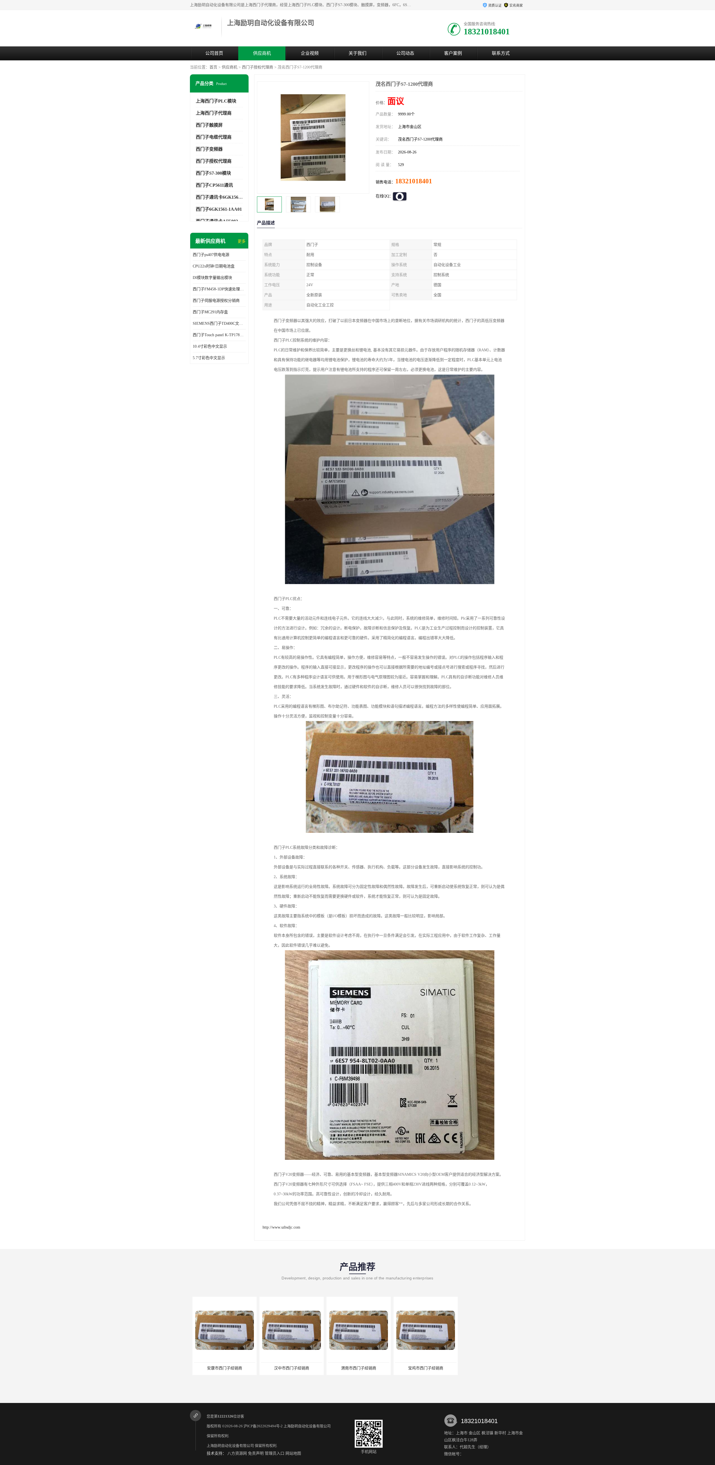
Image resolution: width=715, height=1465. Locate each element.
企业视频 (310, 53)
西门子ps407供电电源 (211, 255)
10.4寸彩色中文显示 (210, 346)
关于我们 (357, 53)
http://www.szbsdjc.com (281, 1227)
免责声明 (256, 1453)
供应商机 (262, 53)
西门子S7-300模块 (213, 173)
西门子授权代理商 (257, 67)
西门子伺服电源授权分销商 (216, 300)
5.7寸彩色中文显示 (209, 358)
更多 (242, 241)
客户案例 (453, 53)
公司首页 (214, 53)
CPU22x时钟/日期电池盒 (214, 266)
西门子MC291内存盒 (210, 312)
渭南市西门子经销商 (289, 1368)
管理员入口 (274, 1453)
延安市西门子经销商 (423, 1368)
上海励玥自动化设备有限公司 (307, 1426)
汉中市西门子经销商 (222, 1368)
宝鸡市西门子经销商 (356, 1368)
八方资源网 (237, 1453)
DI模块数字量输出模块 (212, 278)
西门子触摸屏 (209, 125)
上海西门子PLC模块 (216, 101)
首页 (213, 67)
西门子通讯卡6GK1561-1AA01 (225, 197)
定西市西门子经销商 (490, 1368)
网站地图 (293, 1453)
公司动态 (405, 53)
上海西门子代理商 (214, 113)
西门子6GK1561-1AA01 (219, 209)
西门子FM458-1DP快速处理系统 (219, 289)
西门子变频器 (209, 149)
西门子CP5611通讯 (214, 185)
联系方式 (501, 53)
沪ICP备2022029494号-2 (263, 1426)
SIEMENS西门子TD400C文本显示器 (219, 323)
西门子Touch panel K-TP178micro (219, 335)
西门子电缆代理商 (214, 137)
